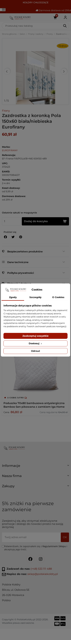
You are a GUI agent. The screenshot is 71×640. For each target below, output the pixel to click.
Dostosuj (34, 343)
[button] (35, 467)
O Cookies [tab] (58, 297)
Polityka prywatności (20, 272)
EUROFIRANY (10, 150)
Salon (22, 34)
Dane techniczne (17, 262)
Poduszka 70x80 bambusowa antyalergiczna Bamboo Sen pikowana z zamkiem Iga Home (34, 405)
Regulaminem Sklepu (54, 546)
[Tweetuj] (13, 237)
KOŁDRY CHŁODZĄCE (35, 2)
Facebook (30, 559)
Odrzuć (35, 350)
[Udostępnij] (5, 237)
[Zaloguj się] (65, 17)
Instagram (40, 559)
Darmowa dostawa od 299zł (54, 10)
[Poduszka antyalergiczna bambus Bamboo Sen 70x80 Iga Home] (35, 364)
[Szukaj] (65, 25)
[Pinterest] (20, 237)
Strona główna (9, 34)
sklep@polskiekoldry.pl (42, 574)
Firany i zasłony (35, 34)
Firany (50, 34)
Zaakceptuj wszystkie (35, 335)
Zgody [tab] (13, 297)
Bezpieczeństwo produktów (25, 251)
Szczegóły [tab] (35, 297)
